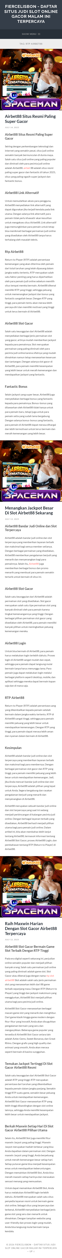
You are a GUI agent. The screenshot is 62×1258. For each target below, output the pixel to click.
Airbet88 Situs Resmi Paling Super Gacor (30, 119)
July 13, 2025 (12, 519)
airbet (27, 167)
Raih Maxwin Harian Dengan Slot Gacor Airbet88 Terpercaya (31, 928)
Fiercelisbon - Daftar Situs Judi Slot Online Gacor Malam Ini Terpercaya (31, 14)
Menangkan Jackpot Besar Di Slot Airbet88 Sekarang (29, 510)
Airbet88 (34, 563)
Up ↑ (32, 1251)
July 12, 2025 (12, 939)
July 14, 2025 (12, 127)
